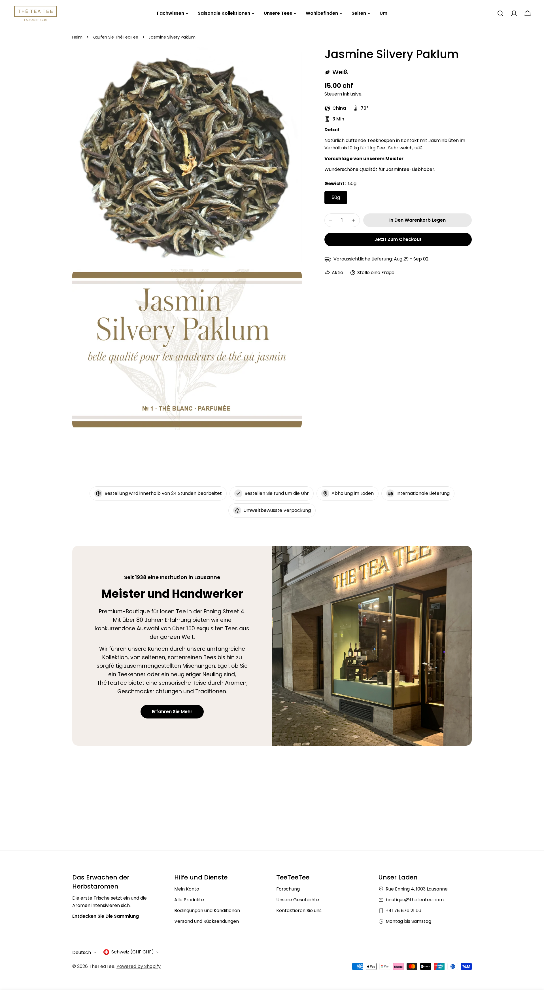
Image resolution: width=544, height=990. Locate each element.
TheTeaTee (101, 966)
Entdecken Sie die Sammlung (105, 916)
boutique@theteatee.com (415, 899)
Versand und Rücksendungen (206, 921)
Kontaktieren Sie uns (299, 910)
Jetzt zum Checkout (398, 239)
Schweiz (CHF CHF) (132, 952)
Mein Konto (186, 889)
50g (336, 197)
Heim (77, 37)
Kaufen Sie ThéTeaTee (115, 37)
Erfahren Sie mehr (172, 711)
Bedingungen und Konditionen (207, 910)
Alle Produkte (189, 899)
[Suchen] (500, 13)
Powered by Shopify (138, 966)
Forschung (288, 889)
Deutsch (81, 952)
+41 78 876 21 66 (403, 910)
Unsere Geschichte (297, 899)
